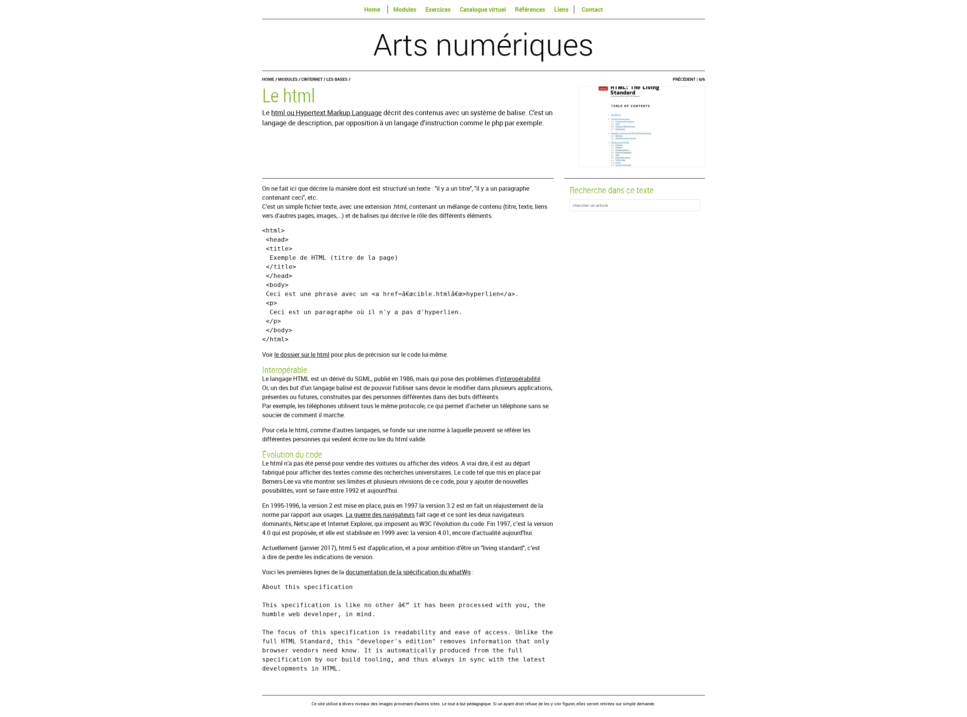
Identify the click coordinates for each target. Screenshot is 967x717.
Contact (592, 9)
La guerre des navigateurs (380, 514)
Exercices (438, 9)
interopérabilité (520, 379)
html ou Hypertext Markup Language (326, 112)
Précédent (684, 79)
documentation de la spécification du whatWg (408, 572)
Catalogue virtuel (483, 9)
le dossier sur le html (301, 354)
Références (530, 9)
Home (372, 9)
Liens (561, 9)
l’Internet (312, 79)
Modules (404, 9)
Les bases (337, 79)
